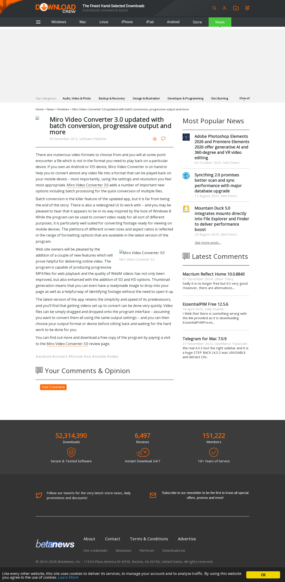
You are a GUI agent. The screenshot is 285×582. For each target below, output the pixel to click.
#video (112, 356)
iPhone (127, 22)
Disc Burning (219, 98)
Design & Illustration (146, 98)
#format (75, 356)
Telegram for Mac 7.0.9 (204, 338)
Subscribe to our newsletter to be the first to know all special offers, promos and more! (205, 495)
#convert (60, 356)
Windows (58, 22)
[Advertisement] (142, 60)
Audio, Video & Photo (77, 98)
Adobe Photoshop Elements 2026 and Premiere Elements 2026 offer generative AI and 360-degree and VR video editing (222, 147)
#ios (87, 356)
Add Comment (53, 387)
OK (263, 574)
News (220, 22)
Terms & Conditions (149, 538)
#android (44, 356)
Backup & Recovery (112, 98)
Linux (104, 22)
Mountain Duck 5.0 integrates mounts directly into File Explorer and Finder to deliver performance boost (222, 218)
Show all (244, 98)
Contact (112, 538)
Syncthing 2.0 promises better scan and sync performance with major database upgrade (218, 182)
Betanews (123, 550)
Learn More (68, 577)
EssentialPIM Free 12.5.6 (205, 304)
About (89, 538)
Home (40, 109)
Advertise (187, 538)
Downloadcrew (173, 550)
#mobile (99, 356)
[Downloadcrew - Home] (56, 8)
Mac (82, 22)
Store (197, 22)
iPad (150, 22)
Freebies (63, 109)
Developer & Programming (185, 98)
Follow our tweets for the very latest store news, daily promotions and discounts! (89, 495)
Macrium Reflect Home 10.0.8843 (214, 274)
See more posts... (208, 242)
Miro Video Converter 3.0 (87, 185)
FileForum (146, 550)
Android (173, 22)
